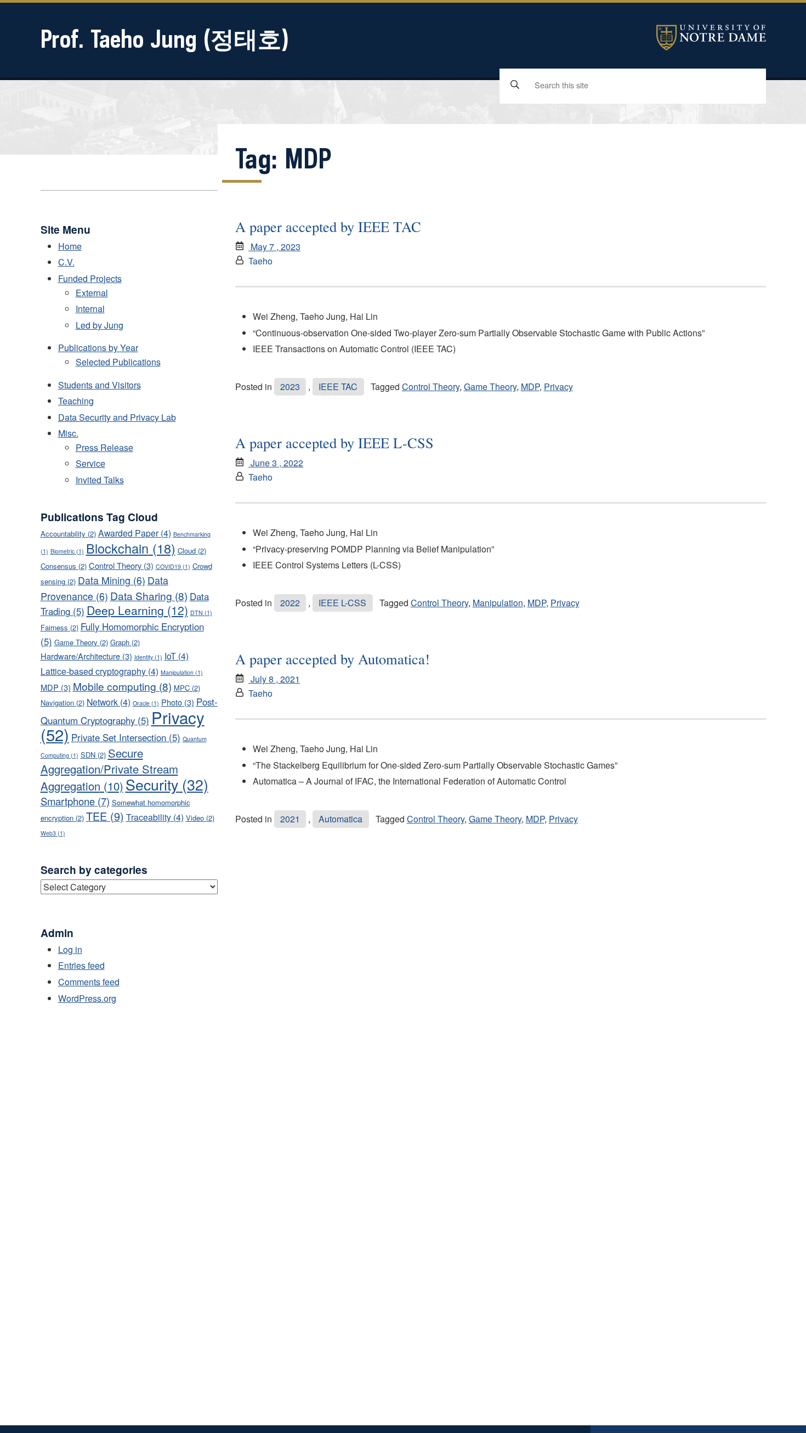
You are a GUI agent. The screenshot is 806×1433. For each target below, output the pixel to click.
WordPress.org (87, 998)
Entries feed (81, 965)
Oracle (146, 703)
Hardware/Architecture (86, 656)
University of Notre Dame (711, 37)
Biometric (67, 551)
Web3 (53, 833)
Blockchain (130, 548)
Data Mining (111, 580)
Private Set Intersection (125, 737)
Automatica (340, 819)
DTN (201, 612)
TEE (105, 816)
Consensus (64, 566)
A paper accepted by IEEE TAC (328, 226)
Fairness (59, 627)
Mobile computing (122, 686)
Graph (125, 642)
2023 (290, 386)
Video (200, 818)
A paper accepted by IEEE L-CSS (334, 442)
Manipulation (498, 602)
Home (70, 246)
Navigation (62, 702)
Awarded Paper (134, 533)
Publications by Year (98, 347)
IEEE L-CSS (342, 602)
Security (167, 784)
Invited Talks (100, 479)
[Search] (515, 85)
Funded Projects (90, 278)
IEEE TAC (338, 386)
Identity (148, 657)
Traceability (155, 817)
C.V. (66, 262)
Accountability (68, 533)
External (92, 292)
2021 (290, 819)
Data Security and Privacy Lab (117, 417)
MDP (530, 386)
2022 (290, 602)
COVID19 (173, 566)
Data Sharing (149, 595)
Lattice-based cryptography (99, 671)
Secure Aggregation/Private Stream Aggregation (109, 769)
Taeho (260, 261)
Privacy (558, 386)
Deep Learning (137, 610)
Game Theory (490, 386)
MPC (187, 687)
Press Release (104, 447)
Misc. (68, 433)
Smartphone (75, 801)
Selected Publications (118, 362)
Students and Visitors (99, 385)
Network (108, 702)
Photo (177, 702)
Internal (90, 308)
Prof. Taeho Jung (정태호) (164, 39)
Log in (70, 949)
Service (90, 463)
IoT (176, 656)
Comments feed (89, 981)
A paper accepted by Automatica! (332, 658)
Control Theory (430, 386)
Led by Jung (99, 325)
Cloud (192, 550)
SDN (93, 754)
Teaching (76, 400)
